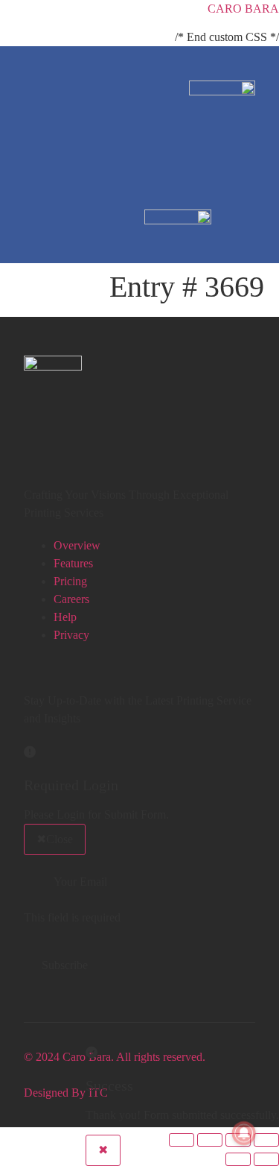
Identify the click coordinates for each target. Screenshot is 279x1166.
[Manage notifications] (244, 1133)
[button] (249, 72)
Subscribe (65, 965)
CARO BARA (243, 8)
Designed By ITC (66, 1092)
